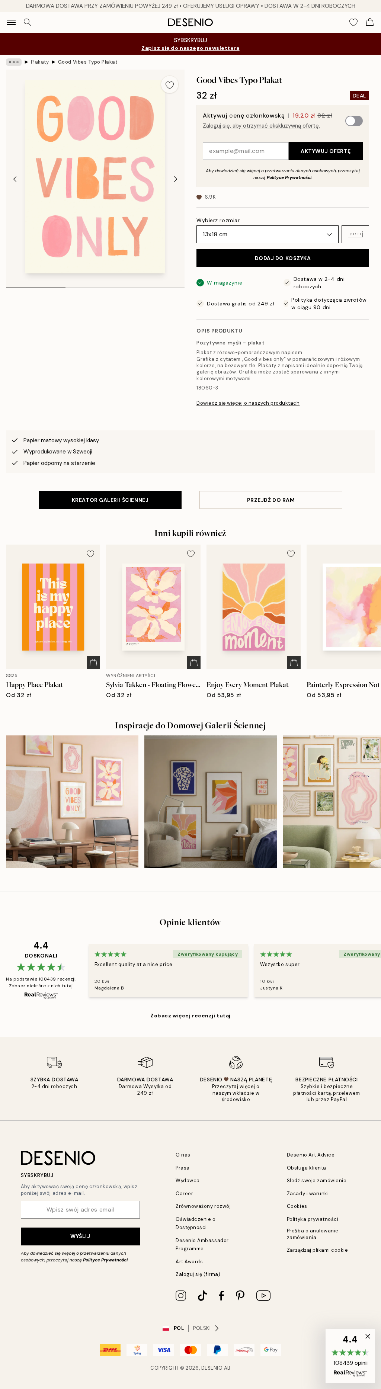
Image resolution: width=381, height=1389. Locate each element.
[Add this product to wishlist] (170, 84)
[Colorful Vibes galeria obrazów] (210, 801)
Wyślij (80, 1236)
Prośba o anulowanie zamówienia (313, 1234)
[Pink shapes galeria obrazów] (72, 801)
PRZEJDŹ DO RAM (271, 500)
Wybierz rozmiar (218, 220)
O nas (183, 1155)
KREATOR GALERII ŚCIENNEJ (110, 500)
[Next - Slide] (176, 179)
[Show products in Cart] (370, 22)
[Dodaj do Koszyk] (93, 662)
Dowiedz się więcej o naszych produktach (248, 403)
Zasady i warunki (308, 1193)
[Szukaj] (27, 22)
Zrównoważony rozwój (203, 1206)
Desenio (212, 1368)
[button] (355, 234)
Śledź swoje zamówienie (316, 1180)
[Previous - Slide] (15, 179)
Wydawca (188, 1180)
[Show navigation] (11, 22)
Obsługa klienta (306, 1168)
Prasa (183, 1168)
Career (184, 1193)
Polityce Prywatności (289, 177)
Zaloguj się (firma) (198, 1274)
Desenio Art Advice (310, 1155)
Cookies (297, 1206)
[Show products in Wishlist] (353, 22)
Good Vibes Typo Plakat (88, 62)
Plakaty (40, 62)
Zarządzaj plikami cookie (317, 1250)
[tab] (35, 285)
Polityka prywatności (312, 1219)
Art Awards (189, 1261)
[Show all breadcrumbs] (14, 62)
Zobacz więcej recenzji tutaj (190, 1015)
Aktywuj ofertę (326, 151)
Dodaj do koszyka (283, 258)
